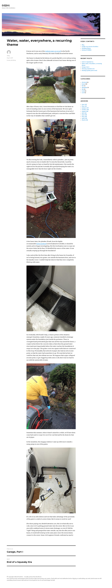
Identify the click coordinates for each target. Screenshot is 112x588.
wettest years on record (53, 51)
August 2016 (85, 111)
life (83, 85)
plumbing (13, 60)
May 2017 (84, 106)
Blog (83, 45)
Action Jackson (41, 244)
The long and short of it (88, 68)
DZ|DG (6, 5)
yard (83, 92)
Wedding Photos (86, 48)
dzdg (8, 55)
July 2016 (84, 113)
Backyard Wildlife (87, 50)
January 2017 (85, 108)
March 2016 (85, 120)
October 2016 (85, 109)
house (8, 60)
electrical (84, 82)
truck (83, 91)
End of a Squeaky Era (87, 62)
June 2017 (84, 104)
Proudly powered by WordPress (32, 576)
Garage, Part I (85, 67)
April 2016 (84, 118)
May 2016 (84, 116)
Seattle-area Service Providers (90, 46)
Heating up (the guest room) (89, 70)
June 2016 (84, 115)
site (83, 89)
